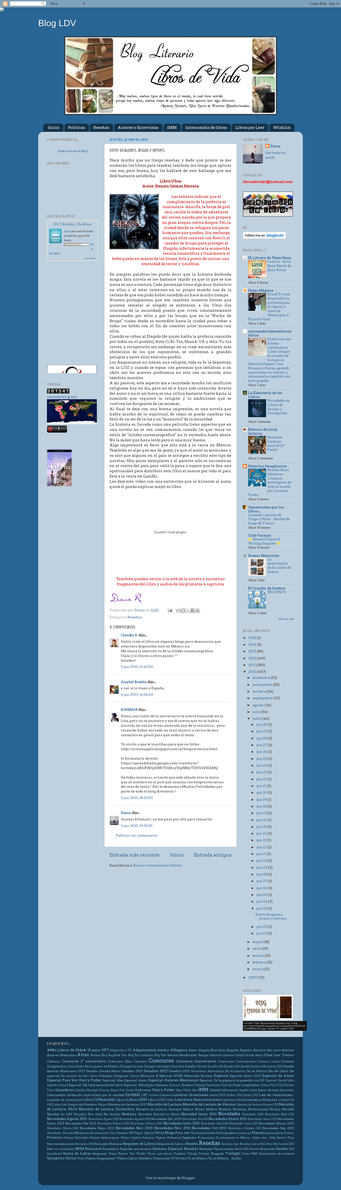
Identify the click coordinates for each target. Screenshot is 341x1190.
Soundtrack (54, 1153)
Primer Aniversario (105, 1137)
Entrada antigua (213, 855)
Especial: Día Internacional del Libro (96, 1085)
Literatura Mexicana (261, 1100)
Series (239, 1149)
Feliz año (227, 1085)
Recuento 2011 (84, 1144)
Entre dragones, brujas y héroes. (271, 916)
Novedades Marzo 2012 (62, 1128)
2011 (252, 665)
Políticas (76, 127)
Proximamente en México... (233, 1137)
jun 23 (262, 772)
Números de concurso (91, 1133)
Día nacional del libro (75, 1076)
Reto (263, 1144)
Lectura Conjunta (160, 1095)
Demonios (177, 1066)
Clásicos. (53, 1061)
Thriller (141, 1153)
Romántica (111, 1149)
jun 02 (262, 927)
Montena (239, 1109)
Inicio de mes (268, 1090)
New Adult (95, 1114)
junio (257, 718)
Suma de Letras (77, 1153)
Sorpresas (267, 1149)
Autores (288, 1050)
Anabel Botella (134, 682)
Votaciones (161, 1158)
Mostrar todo (286, 619)
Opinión (149, 1133)
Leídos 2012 (250, 1095)
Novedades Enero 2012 (262, 1119)
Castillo (239, 1055)
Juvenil (132, 1094)
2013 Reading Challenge (72, 223)
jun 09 (262, 868)
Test (132, 1153)
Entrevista (191, 1076)
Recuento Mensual (108, 1144)
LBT (144, 1095)
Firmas (289, 1085)
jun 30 (262, 724)
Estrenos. (175, 1085)
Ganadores (64, 1090)
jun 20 (262, 792)
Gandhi (80, 1090)
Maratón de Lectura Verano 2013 (257, 1104)
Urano (246, 1153)
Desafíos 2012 (156, 1071)
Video (81, 1158)
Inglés (244, 1090)
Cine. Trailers (283, 1055)
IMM (172, 127)
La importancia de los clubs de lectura (279, 565)
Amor (193, 1050)
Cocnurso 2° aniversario (84, 1061)
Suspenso (100, 1153)
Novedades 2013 (253, 1114)
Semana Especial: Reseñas (175, 1149)
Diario (94, 1076)
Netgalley (80, 1114)
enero (258, 969)
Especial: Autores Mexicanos (173, 1080)
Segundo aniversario (136, 1149)
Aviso (83, 1054)
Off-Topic (136, 1133)
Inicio (53, 127)
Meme (200, 1109)
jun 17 (261, 813)
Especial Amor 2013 (245, 1076)
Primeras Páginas (154, 1137)
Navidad (288, 1109)
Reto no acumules (60, 1149)
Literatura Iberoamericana (198, 1100)
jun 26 (262, 752)
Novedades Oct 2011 (209, 1128)
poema (270, 1133)
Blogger (188, 1178)
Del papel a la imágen (157, 1066)
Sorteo (282, 1149)
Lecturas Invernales (190, 1095)
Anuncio (259, 1050)
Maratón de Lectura (165, 1104)
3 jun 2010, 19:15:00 (137, 826)
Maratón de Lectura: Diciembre (107, 1109)
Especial (221, 1076)
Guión (130, 1090)
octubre (259, 691)
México (211, 1109)
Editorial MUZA (171, 1076)
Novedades (229, 1113)
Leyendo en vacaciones (64, 1100)
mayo (257, 942)
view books (90, 258)
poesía (279, 1133)
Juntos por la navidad (108, 1095)
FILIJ (281, 1085)
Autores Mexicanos (61, 1055)
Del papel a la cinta (131, 1066)
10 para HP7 (98, 1050)
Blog (104, 1055)
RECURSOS (276, 592)
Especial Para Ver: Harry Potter (74, 1080)
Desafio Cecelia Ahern (103, 1071)
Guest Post (117, 1090)
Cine (268, 1055)
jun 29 (262, 731)
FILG (273, 1085)
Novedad (145, 1114)
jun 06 (262, 888)
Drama (134, 1076)
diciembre (261, 678)
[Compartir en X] (187, 610)
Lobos (57, 1104)
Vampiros (55, 1158)
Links (170, 1100)
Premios (54, 1137)
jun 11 (261, 854)
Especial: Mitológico (139, 1085)
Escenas (207, 1076)
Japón (87, 1095)
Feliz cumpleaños (246, 1085)
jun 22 (262, 779)
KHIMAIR (129, 710)
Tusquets (217, 1153)
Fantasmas (213, 1085)
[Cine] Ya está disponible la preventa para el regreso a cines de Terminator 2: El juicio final (269, 306)
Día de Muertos (256, 1071)
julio (256, 712)
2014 (252, 644)
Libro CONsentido (99, 1100)
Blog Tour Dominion (141, 1055)
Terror (123, 1153)
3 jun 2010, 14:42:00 (137, 667)
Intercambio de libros (206, 127)
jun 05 (262, 895)
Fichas (265, 1085)
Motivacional (258, 1109)
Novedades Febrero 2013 (146, 1123)
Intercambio (56, 1095)
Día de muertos (235, 1071)
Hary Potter (183, 1090)
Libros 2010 (137, 1100)
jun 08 (262, 874)
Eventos (187, 1085)
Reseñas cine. (230, 1144)
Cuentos (288, 1061)
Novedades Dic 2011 (195, 1119)
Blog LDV (57, 23)
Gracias (104, 1090)
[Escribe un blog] (183, 610)
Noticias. (129, 1114)
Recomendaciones (61, 1144)
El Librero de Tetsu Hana (269, 258)
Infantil (215, 1090)
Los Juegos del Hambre (79, 1104)
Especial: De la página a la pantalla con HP (232, 1080)
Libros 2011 (157, 1100)
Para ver (182, 1133)
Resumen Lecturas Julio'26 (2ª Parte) (276, 443)
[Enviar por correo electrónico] (178, 610)
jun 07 (262, 881)
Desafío (202, 1066)
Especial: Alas (113, 1080)
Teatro (113, 1153)
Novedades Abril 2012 (279, 1114)
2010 (252, 672)
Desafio (190, 1066)
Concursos (226, 1061)
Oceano (122, 1133)
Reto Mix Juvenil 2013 (280, 1144)
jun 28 (262, 738)
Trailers (179, 1153)
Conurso (263, 1061)
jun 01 (261, 933)
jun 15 (261, 827)
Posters (289, 1133)
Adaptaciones (145, 1050)
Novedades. (54, 1133)
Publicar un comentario (137, 835)
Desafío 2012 (215, 1066)
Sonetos (254, 1149)
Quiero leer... (260, 1137)
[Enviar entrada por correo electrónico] (169, 610)
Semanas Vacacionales (216, 1149)
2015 (252, 638)
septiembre (262, 698)
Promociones (206, 1137)
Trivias (203, 1153)
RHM (79, 1149)
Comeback (140, 1061)
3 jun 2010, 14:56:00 (137, 695)
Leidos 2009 (217, 1095)
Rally (273, 1137)
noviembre (262, 685)
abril (257, 949)
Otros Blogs (164, 1133)
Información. (230, 1090)
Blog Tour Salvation (166, 1055)
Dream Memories (263, 555)
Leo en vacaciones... (276, 1095)
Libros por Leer (249, 127)
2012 (252, 658)
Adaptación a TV (121, 1050)
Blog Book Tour (117, 1055)
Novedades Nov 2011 (172, 1128)
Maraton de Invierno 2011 (127, 1104)
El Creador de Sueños (266, 588)
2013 (252, 651)
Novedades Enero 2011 (227, 1119)
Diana (126, 813)
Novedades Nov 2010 (134, 1128)
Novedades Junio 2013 (243, 1123)
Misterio (224, 1109)
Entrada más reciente (134, 855)
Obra (112, 1133)
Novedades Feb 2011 (80, 1123)
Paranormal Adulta (203, 1133)
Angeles (232, 1050)
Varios (71, 1158)
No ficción (112, 1114)
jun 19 (261, 799)
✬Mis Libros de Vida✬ (66, 1050)
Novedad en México (166, 1114)
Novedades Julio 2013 (214, 1123)
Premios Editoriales (76, 1137)
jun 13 (261, 840)
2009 (253, 977)
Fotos (50, 1090)
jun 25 (262, 759)
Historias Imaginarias (267, 466)
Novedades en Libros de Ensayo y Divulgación (278, 407)
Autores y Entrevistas (138, 127)
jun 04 (262, 901)
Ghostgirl (92, 1090)
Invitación (74, 1095)
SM (246, 1149)
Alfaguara (179, 1050)
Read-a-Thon (285, 1137)
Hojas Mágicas (260, 290)
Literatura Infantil (234, 1100)
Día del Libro (278, 1071)
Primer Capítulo (131, 1137)
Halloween (143, 1090)
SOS (291, 1149)
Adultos (163, 1050)
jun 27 (262, 745)
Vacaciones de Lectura (276, 1153)
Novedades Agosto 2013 (134, 1119)
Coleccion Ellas (120, 1061)
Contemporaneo (246, 1061)
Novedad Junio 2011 (198, 1114)
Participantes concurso (233, 1133)
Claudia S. (129, 635)
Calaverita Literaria (221, 1055)
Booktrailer (188, 1055)
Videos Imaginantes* (101, 1158)
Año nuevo (274, 1050)
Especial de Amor (278, 1076)
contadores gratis (62, 397)
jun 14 (261, 833)
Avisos (95, 1055)
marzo (258, 955)
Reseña (192, 1144)
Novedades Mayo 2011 (97, 1128)
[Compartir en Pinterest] (197, 610)
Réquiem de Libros (171, 1144)
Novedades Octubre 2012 (244, 1128)
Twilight (232, 1153)
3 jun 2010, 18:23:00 (137, 798)
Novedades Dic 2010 (166, 1119)
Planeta (258, 1133)
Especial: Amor (135, 1080)
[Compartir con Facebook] (192, 610)
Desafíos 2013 (179, 1071)
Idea (195, 1090)
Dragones (121, 1076)
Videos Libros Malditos (134, 1158)
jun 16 (261, 820)
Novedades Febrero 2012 (113, 1123)
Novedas (68, 1133)
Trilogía (192, 1153)
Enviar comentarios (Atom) (158, 865)
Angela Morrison (212, 1050)
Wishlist (282, 127)
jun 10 (261, 861)
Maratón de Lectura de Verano (208, 1104)
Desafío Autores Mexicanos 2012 (261, 1066)
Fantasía (199, 1085)
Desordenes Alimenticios (207, 1071)
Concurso (161, 1060)
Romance (93, 1149)
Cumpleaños (56, 1066)
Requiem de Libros (139, 1144)
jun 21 (261, 786)
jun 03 (262, 908)
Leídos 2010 (234, 1095)
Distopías (106, 1076)
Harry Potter (163, 1090)
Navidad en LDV (59, 1114)
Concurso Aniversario (196, 1061)
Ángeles (246, 1050)
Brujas (203, 1055)
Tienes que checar (159, 1153)
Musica (275, 1109)
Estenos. (162, 1085)
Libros (121, 1100)
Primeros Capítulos (181, 1137)
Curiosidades (75, 1066)
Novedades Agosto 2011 (67, 1119)
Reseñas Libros (250, 1144)
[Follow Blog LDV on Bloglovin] (264, 238)
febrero (259, 962)
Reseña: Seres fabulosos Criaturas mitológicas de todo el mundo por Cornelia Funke (269, 482)
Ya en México (197, 1158)
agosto (258, 705)
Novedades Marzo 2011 (276, 1123)
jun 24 (262, 765)
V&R (254, 1153)
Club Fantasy (259, 535)
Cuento (275, 1061)
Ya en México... (219, 1158)
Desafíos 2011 (132, 1071)
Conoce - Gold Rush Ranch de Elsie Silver (279, 266)
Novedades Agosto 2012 (103, 1119)
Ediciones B (149, 1076)
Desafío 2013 (232, 1066)
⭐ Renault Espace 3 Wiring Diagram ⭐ (264, 541)
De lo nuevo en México (102, 1066)
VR (173, 1158)
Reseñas (101, 127)
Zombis (236, 1158)
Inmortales (287, 1090)
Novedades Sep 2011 (278, 1128)
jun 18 (261, 806)
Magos (102, 1104)
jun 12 (261, 847)
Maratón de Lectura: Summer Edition (165, 1109)
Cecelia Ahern (254, 1055)
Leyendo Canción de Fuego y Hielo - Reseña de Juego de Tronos (269, 519)
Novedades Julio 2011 (181, 1123)
